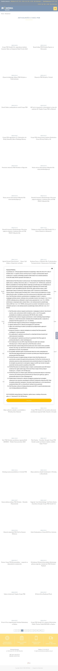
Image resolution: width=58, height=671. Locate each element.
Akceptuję (29, 400)
